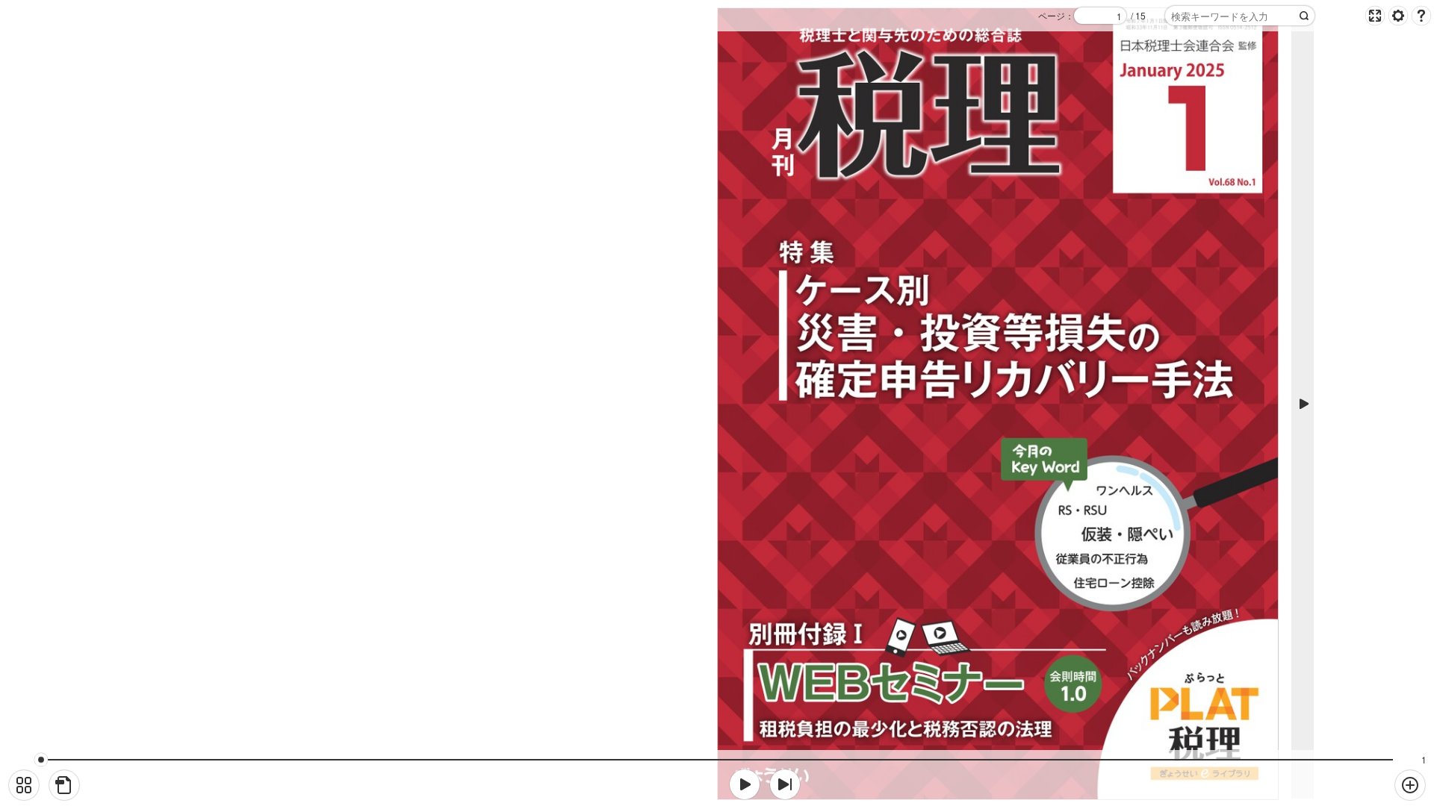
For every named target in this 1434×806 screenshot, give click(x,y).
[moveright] (744, 784)
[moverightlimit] (785, 784)
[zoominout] (1410, 785)
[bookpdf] (64, 785)
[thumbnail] (23, 785)
